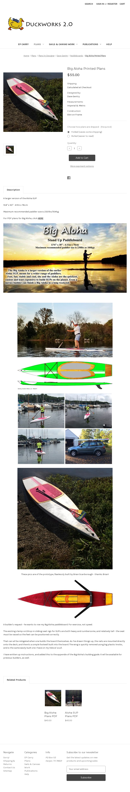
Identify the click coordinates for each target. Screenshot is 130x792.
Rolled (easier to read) (82, 136)
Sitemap (7, 770)
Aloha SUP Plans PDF (71, 714)
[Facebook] (68, 178)
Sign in (100, 4)
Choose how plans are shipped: (89, 127)
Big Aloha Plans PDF (50, 714)
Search (89, 4)
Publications (90, 44)
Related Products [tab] (16, 679)
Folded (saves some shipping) (86, 132)
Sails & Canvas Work (62, 44)
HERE (40, 218)
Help (109, 44)
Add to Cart (53, 698)
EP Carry (23, 44)
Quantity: (72, 143)
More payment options (82, 166)
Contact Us (9, 767)
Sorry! (6, 757)
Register (112, 4)
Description (13, 189)
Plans (37, 44)
